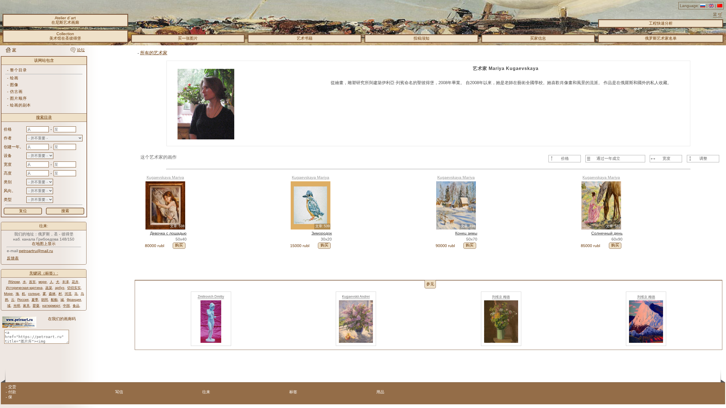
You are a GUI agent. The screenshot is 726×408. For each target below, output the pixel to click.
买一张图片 (188, 38)
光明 (16, 306)
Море (8, 294)
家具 (26, 306)
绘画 (14, 78)
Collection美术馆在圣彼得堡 (65, 36)
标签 (293, 392)
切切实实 (74, 288)
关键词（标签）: (43, 273)
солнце (34, 294)
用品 (380, 392)
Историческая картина (24, 288)
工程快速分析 (661, 23)
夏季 (34, 300)
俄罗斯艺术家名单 (661, 38)
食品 (76, 306)
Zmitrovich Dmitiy (211, 297)
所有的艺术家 (153, 52)
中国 (66, 306)
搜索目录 (44, 117)
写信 (119, 392)
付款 (12, 392)
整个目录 (18, 70)
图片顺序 (18, 98)
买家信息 (538, 38)
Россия (23, 300)
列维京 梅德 (501, 297)
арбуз (59, 288)
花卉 (75, 282)
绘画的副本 (20, 105)
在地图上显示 (44, 243)
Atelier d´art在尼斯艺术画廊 (65, 20)
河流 (68, 294)
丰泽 (65, 282)
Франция (74, 300)
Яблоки (14, 282)
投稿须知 (421, 38)
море (43, 282)
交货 (12, 386)
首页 (32, 282)
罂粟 (36, 306)
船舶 (54, 300)
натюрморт (51, 306)
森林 (52, 294)
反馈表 (13, 258)
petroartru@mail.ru (36, 250)
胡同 (44, 300)
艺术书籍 (305, 38)
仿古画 (16, 91)
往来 (206, 392)
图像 (14, 84)
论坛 (81, 50)
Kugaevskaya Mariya (165, 177)
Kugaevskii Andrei (356, 297)
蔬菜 (48, 288)
